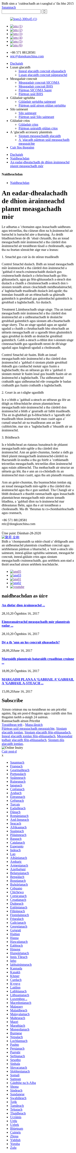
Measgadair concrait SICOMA (39, 82)
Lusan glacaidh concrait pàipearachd (43, 75)
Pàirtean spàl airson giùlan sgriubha (42, 105)
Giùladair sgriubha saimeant (37, 101)
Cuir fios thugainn (22, 147)
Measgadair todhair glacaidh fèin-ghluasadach (37, 738)
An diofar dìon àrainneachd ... (23, 605)
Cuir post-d (9, 751)
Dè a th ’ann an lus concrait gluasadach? (31, 642)
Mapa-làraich (34, 725)
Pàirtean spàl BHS (31, 94)
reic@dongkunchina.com (27, 56)
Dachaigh (16, 63)
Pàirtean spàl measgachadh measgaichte (28, 728)
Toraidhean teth (12, 725)
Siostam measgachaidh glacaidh (40, 136)
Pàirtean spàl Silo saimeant (36, 117)
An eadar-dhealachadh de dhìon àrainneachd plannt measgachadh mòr (39, 164)
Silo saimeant (27, 113)
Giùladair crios (28, 124)
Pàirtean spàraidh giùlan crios (38, 128)
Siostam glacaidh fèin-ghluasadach (47, 732)
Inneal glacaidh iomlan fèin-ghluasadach (28, 736)
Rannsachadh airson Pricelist (21, 721)
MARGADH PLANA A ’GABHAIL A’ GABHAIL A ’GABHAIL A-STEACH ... (38, 681)
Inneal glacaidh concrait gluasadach (42, 71)
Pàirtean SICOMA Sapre (35, 90)
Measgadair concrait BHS (36, 86)
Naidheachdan (19, 158)
